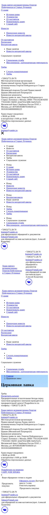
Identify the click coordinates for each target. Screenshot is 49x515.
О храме (4, 10)
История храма (13, 14)
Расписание (6, 42)
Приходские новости (15, 33)
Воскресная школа (9, 44)
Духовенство (12, 17)
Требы (4, 67)
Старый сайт (12, 24)
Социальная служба (15, 60)
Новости (5, 28)
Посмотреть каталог (10, 396)
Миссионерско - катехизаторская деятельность (27, 63)
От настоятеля (12, 19)
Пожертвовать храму (15, 22)
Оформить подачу (27, 481)
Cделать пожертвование (17, 71)
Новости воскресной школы (18, 35)
